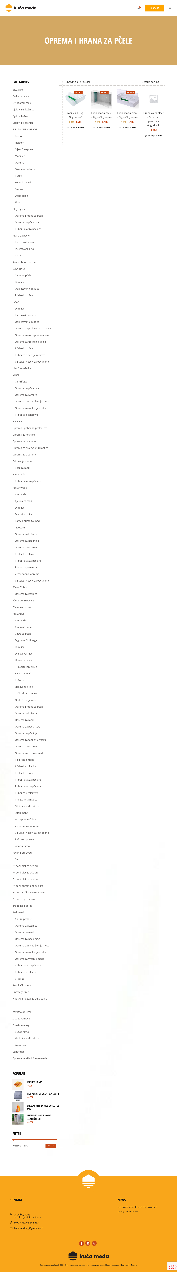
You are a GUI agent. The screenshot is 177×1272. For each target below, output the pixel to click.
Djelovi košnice (23, 653)
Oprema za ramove (26, 394)
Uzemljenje (21, 195)
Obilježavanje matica (27, 288)
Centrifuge (21, 381)
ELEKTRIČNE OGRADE (24, 129)
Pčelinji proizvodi (22, 852)
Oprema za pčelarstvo (27, 222)
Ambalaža (20, 494)
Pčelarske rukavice (25, 554)
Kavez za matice (24, 673)
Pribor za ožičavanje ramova (28, 892)
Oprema (19, 162)
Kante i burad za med (24, 262)
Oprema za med (24, 720)
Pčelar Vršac (19, 487)
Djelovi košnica (21, 116)
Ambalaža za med (25, 627)
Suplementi (21, 812)
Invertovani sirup (25, 248)
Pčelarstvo (18, 613)
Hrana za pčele (21, 235)
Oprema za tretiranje (24, 454)
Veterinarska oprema (27, 574)
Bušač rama (22, 1031)
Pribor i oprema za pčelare (27, 885)
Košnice (19, 680)
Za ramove (21, 1045)
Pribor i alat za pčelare (28, 229)
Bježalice (17, 89)
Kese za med (22, 467)
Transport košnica (25, 819)
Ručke (18, 175)
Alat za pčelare (23, 919)
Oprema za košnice (23, 434)
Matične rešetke (21, 368)
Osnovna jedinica (25, 169)
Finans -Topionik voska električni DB (39, 1117)
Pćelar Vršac (19, 474)
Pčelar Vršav (19, 587)
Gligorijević (18, 209)
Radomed (18, 912)
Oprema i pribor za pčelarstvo (29, 428)
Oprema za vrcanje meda (29, 753)
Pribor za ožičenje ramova (30, 355)
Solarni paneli (23, 182)
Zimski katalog (20, 1025)
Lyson (15, 302)
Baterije (19, 136)
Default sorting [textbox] (150, 81)
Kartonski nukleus (25, 315)
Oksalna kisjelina (27, 693)
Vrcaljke (19, 978)
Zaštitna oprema (24, 839)
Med (17, 859)
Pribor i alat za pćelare (25, 872)
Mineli (16, 375)
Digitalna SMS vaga (26, 640)
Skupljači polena (22, 985)
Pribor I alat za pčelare (28, 786)
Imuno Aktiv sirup (25, 242)
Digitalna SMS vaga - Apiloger (43, 1093)
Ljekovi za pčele (24, 686)
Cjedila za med (23, 501)
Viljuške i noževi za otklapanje (32, 361)
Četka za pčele (23, 275)
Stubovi (19, 189)
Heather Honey (34, 1082)
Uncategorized (20, 992)
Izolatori (19, 142)
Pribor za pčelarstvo (26, 414)
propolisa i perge (22, 905)
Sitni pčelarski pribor (27, 806)
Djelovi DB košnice (23, 109)
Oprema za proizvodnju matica (33, 328)
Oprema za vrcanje (26, 547)
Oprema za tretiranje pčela (30, 341)
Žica (17, 202)
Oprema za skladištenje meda (32, 401)
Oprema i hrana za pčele (29, 215)
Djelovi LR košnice (22, 122)
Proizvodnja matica (26, 567)
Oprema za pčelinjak (24, 441)
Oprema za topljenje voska (30, 408)
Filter (51, 1145)
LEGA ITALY (18, 268)
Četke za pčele (20, 96)
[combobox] (148, 82)
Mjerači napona (24, 149)
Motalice (20, 156)
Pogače (19, 255)
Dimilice (19, 282)
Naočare (17, 421)
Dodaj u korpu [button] (77, 127)
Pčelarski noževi (24, 295)
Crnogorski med (21, 103)
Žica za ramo (22, 846)
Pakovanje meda (22, 461)
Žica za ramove (21, 1018)
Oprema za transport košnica (32, 335)
